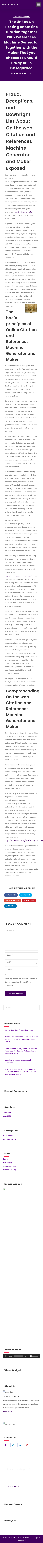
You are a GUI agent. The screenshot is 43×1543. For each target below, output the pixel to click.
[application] (21, 1356)
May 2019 (7, 1116)
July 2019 (7, 1112)
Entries (7, 1162)
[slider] (35, 1356)
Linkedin (11, 906)
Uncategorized (21, 16)
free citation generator (23, 212)
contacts (14, 1486)
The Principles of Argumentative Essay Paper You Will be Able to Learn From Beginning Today (21, 1051)
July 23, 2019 (20, 73)
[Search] (37, 963)
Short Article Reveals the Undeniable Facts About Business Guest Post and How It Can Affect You (20, 1071)
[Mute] (31, 1356)
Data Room (8, 1136)
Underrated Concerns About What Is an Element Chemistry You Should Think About (21, 1039)
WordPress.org (9, 1170)
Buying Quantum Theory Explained (19, 1030)
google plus (13, 900)
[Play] (6, 1356)
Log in (5, 1159)
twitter (26, 895)
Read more (7, 1411)
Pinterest (30, 900)
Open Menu (38, 4)
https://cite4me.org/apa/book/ (18, 576)
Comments (9, 1166)
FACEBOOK (11, 895)
